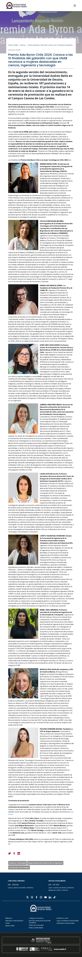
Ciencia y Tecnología (17, 863)
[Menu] (75, 5)
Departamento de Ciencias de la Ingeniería (45, 863)
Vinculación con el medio (19, 867)
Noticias (23, 45)
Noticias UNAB (13, 45)
